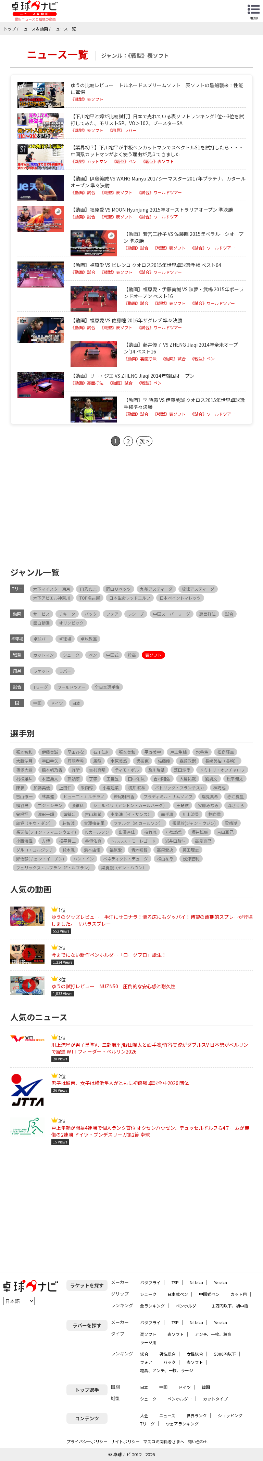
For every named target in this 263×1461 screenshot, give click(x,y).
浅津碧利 (191, 858)
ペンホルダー (188, 1306)
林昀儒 (214, 814)
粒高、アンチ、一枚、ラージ (166, 1370)
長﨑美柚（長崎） (221, 761)
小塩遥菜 (110, 787)
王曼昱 (113, 778)
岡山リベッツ (118, 589)
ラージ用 (148, 1342)
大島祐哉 (187, 778)
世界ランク (196, 1415)
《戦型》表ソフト (87, 99)
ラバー (65, 671)
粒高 (132, 655)
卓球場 (65, 639)
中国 (37, 703)
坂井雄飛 (199, 832)
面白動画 (41, 623)
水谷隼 (202, 752)
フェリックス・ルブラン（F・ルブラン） (54, 867)
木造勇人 (50, 778)
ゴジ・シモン (50, 805)
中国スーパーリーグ (171, 614)
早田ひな (75, 752)
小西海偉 (24, 841)
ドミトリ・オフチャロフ (222, 770)
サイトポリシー (125, 1441)
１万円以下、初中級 (229, 1306)
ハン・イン (83, 858)
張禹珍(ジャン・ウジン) (194, 823)
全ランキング (152, 1306)
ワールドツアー (71, 687)
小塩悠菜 (174, 832)
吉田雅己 (225, 832)
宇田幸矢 (50, 761)
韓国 (206, 1387)
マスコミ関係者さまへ (163, 1441)
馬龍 (97, 761)
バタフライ (150, 1282)
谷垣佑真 (93, 841)
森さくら (236, 805)
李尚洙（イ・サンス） (131, 814)
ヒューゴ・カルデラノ (83, 796)
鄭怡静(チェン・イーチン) (40, 858)
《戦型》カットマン (89, 161)
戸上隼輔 (178, 752)
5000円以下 (225, 1354)
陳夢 (20, 787)
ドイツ (57, 703)
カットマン (43, 655)
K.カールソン (97, 832)
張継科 (78, 805)
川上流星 (191, 814)
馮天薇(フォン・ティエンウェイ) (46, 832)
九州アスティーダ (156, 589)
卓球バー (41, 639)
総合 (144, 1354)
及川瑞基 (156, 770)
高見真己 (203, 841)
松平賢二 (67, 841)
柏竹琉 (150, 832)
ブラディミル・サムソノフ (167, 796)
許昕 (76, 770)
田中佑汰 (136, 778)
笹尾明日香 (124, 796)
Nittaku (196, 1282)
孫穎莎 (73, 778)
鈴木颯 (68, 850)
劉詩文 (211, 778)
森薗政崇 (187, 761)
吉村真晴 (97, 770)
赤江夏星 (235, 796)
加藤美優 (42, 787)
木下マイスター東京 (51, 589)
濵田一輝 (46, 814)
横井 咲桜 (137, 787)
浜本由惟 (92, 850)
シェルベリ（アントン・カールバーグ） (130, 805)
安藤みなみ (208, 805)
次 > (144, 441)
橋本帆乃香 (52, 770)
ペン (93, 655)
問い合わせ (198, 1441)
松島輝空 (225, 752)
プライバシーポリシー (87, 1441)
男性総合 (167, 1354)
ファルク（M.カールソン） (138, 823)
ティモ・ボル (127, 770)
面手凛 (167, 814)
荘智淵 (68, 823)
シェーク (71, 655)
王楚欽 (182, 805)
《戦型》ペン (124, 161)
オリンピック (71, 623)
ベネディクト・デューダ (125, 858)
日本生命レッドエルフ (129, 598)
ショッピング (230, 1415)
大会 (144, 1415)
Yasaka (220, 1282)
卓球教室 (88, 639)
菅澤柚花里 (94, 823)
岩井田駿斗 (175, 841)
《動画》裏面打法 (140, 359)
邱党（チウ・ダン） (34, 823)
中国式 (112, 655)
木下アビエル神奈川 (51, 598)
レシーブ (136, 614)
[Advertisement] (131, 506)
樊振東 (142, 761)
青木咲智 (139, 850)
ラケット (41, 671)
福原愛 (116, 850)
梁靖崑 (231, 823)
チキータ (67, 614)
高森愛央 (165, 850)
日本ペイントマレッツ (180, 598)
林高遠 (48, 796)
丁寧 (93, 778)
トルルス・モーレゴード (133, 841)
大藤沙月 (24, 761)
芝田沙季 (182, 770)
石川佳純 (101, 752)
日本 (76, 703)
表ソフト (153, 655)
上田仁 (65, 787)
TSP (175, 1282)
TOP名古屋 (89, 598)
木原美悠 (119, 761)
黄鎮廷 (69, 814)
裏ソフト (148, 1334)
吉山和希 (93, 814)
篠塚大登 (24, 770)
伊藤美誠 (50, 752)
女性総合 (195, 1354)
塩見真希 (210, 796)
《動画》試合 (83, 192)
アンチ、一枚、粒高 (213, 1334)
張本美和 (127, 752)
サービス (41, 614)
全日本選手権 (107, 687)
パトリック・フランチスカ (179, 787)
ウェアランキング (182, 1423)
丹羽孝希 (75, 761)
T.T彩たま (88, 589)
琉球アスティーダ (198, 589)
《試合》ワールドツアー (159, 192)
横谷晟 (22, 805)
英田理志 (191, 850)
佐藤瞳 (164, 761)
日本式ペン (177, 1294)
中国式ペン (209, 1294)
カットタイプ (215, 1399)
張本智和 (24, 752)
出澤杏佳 (126, 832)
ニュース (167, 1415)
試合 (229, 614)
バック (91, 614)
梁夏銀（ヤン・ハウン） (124, 867)
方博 (46, 841)
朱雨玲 (87, 787)
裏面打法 (207, 614)
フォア (112, 614)
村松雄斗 (24, 778)
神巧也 (219, 787)
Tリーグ (40, 687)
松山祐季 (165, 858)
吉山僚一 (24, 796)
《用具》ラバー (122, 130)
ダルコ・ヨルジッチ (34, 850)
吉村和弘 (162, 778)
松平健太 (235, 778)
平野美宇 (153, 752)
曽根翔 (22, 814)
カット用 (238, 1294)
